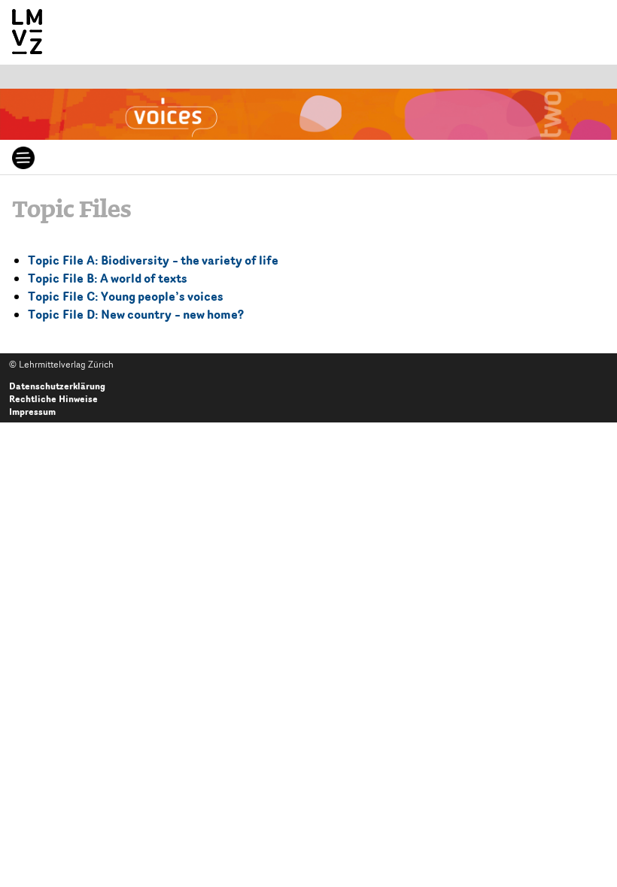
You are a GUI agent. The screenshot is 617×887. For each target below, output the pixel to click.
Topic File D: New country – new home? (136, 314)
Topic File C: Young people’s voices (125, 296)
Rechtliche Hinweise (53, 398)
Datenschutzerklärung (57, 386)
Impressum (32, 411)
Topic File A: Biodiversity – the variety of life (153, 260)
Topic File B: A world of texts (107, 278)
